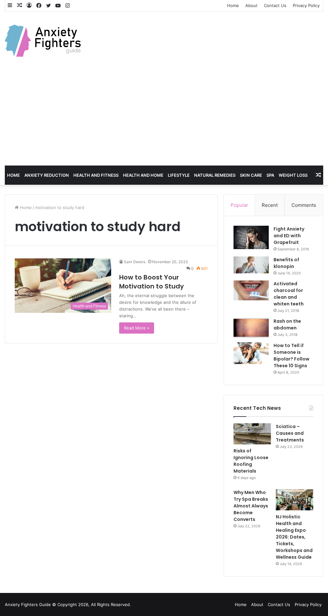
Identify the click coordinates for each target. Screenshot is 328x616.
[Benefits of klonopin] (251, 264)
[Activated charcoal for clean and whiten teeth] (251, 290)
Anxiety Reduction (46, 175)
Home (233, 5)
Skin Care (251, 175)
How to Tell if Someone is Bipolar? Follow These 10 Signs (291, 355)
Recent (270, 205)
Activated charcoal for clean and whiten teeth (289, 293)
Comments (303, 205)
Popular (239, 205)
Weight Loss (293, 175)
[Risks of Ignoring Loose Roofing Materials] (252, 433)
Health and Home (143, 175)
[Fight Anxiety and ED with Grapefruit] (251, 237)
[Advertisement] (164, 117)
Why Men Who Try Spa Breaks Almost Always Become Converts (251, 506)
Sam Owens (134, 261)
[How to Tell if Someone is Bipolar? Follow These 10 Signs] (251, 353)
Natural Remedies (214, 175)
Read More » (136, 327)
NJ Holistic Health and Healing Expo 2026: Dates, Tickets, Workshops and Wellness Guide (294, 537)
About (251, 5)
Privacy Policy (306, 5)
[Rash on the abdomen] (251, 328)
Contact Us (275, 5)
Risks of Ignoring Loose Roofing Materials (251, 461)
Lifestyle (179, 175)
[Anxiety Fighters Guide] (43, 41)
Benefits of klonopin (286, 263)
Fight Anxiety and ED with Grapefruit (289, 236)
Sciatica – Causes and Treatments (290, 433)
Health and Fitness (96, 175)
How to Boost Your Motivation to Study (151, 282)
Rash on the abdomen (287, 324)
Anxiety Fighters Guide (28, 604)
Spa (270, 175)
